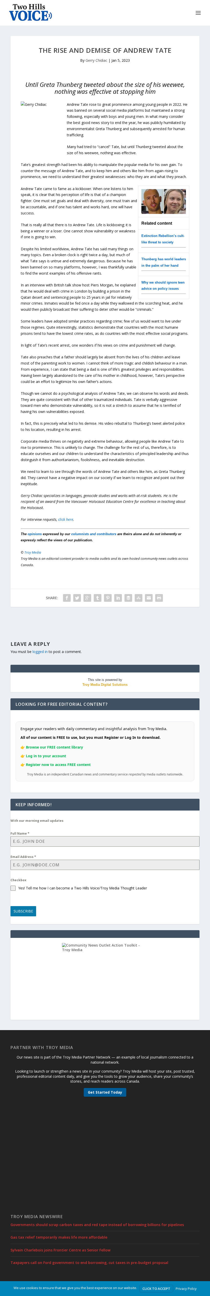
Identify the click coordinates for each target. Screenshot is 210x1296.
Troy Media (32, 552)
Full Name (19, 833)
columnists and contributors (93, 534)
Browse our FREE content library (54, 747)
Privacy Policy (186, 1288)
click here (65, 519)
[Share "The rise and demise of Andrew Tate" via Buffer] (128, 598)
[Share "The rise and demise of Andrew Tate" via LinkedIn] (118, 598)
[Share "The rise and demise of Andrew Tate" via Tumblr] (97, 598)
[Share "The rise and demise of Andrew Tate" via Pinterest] (108, 598)
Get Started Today (105, 1092)
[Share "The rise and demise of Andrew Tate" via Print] (159, 598)
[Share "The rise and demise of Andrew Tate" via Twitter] (77, 598)
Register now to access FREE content (58, 764)
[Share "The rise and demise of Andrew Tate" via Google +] (87, 598)
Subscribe (23, 911)
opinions (35, 534)
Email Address (23, 857)
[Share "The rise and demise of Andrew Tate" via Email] (149, 598)
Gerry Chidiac (96, 60)
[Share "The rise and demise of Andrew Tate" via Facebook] (67, 598)
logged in (40, 651)
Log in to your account (46, 755)
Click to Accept (156, 1288)
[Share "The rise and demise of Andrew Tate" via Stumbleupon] (138, 598)
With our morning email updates (37, 820)
